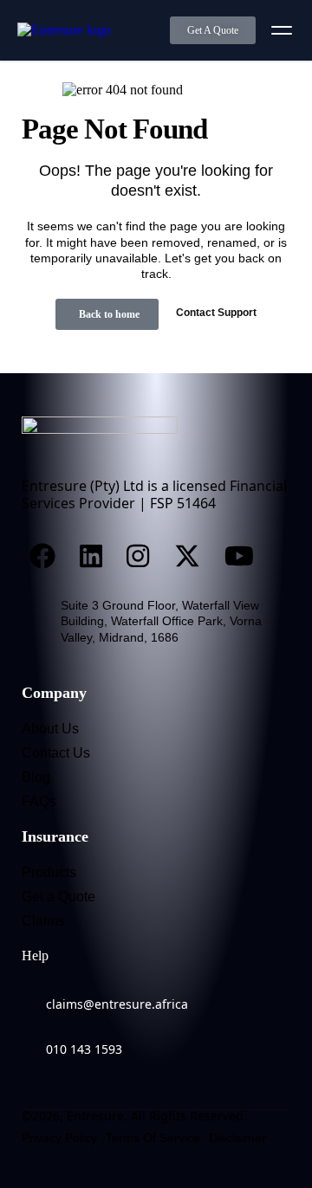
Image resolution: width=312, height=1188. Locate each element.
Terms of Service (153, 1138)
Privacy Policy (59, 1138)
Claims (43, 921)
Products (49, 872)
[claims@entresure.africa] (30, 993)
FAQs (39, 801)
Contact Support (216, 313)
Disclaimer (237, 1138)
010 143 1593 (84, 1049)
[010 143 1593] (30, 1038)
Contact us (56, 753)
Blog (36, 777)
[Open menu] (281, 30)
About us (50, 728)
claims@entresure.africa (117, 1004)
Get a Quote (58, 896)
